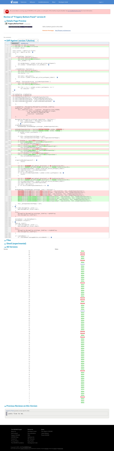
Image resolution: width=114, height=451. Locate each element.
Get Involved (14, 433)
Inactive (83, 264)
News (42, 429)
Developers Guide (63, 2)
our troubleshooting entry (74, 10)
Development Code (32, 442)
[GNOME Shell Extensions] (14, 2)
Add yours (32, 2)
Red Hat (46, 448)
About (53, 2)
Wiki (29, 435)
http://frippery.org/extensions (63, 30)
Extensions (23, 2)
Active (82, 251)
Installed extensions (43, 2)
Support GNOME (15, 435)
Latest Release (45, 433)
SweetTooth (60, 448)
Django (55, 448)
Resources (30, 429)
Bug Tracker (31, 441)
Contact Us (14, 439)
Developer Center (32, 431)
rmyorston (27, 23)
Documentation (32, 433)
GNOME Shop (14, 437)
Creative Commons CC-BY (25, 448)
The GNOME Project (16, 429)
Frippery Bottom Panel (15, 23)
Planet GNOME (45, 435)
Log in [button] (100, 2)
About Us (13, 431)
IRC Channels (31, 439)
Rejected (82, 253)
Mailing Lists (31, 437)
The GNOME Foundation (17, 442)
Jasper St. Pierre (10, 410)
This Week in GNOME (46, 431)
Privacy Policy (14, 441)
